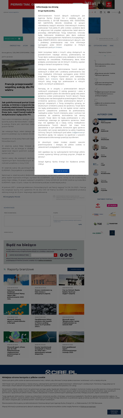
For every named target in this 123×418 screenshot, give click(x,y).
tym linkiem (51, 79)
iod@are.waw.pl (78, 133)
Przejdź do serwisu (61, 171)
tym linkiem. (57, 47)
